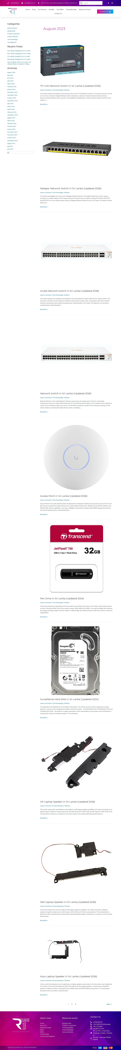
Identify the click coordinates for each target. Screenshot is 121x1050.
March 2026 (11, 84)
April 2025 (10, 103)
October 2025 (11, 98)
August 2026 (11, 72)
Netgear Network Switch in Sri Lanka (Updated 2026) (70, 188)
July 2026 (10, 75)
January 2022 (11, 129)
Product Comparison (13, 34)
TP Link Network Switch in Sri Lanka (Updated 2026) (70, 85)
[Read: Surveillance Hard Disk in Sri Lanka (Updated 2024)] (75, 660)
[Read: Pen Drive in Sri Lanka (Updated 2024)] (76, 559)
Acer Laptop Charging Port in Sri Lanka (19, 53)
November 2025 (12, 95)
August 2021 (11, 143)
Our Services (42, 9)
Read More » (44, 104)
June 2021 (10, 149)
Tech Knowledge (12, 39)
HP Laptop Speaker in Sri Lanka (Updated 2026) (67, 801)
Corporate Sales (71, 9)
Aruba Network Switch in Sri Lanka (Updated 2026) (69, 291)
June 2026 (10, 78)
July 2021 (10, 146)
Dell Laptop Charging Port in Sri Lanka (18, 59)
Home (28, 9)
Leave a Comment (45, 90)
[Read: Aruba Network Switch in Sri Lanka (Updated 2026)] (76, 251)
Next (109, 1004)
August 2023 (11, 118)
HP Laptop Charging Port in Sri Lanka (18, 56)
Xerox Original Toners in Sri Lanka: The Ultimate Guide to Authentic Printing (19, 63)
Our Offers (60, 9)
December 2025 (12, 92)
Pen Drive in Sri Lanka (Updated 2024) (62, 598)
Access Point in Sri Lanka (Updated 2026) (63, 496)
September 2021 (12, 140)
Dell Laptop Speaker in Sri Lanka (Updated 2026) (68, 902)
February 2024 (11, 112)
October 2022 (11, 126)
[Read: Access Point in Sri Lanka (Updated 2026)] (76, 456)
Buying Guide (11, 31)
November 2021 (12, 135)
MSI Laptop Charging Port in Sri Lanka (18, 51)
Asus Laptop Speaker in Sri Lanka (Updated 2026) (68, 976)
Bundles (51, 9)
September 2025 (12, 101)
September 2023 (12, 115)
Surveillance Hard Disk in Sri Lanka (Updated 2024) (69, 699)
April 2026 (10, 81)
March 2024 (11, 109)
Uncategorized (11, 42)
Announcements (12, 28)
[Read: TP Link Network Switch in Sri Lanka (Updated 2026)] (62, 60)
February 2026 (11, 86)
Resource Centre (84, 9)
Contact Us (58, 13)
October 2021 (11, 137)
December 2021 (12, 132)
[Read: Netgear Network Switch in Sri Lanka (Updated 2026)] (76, 149)
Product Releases (12, 36)
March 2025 (11, 106)
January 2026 (11, 89)
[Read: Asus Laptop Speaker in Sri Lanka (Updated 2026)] (62, 951)
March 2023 (11, 120)
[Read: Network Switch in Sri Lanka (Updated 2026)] (76, 354)
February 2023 (11, 123)
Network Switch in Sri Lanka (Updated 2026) (65, 393)
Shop (34, 9)
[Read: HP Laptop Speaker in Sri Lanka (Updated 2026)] (76, 762)
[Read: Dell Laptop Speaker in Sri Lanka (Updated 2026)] (76, 862)
